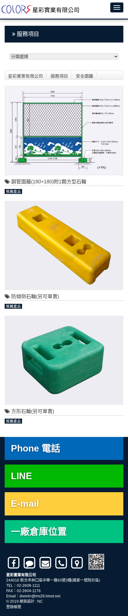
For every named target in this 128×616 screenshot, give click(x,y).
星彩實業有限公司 (25, 76)
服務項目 (59, 76)
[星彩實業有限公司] (39, 9)
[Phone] (62, 563)
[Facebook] (14, 563)
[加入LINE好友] (30, 563)
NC (40, 601)
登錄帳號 (13, 607)
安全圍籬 (84, 76)
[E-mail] (46, 563)
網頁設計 (27, 601)
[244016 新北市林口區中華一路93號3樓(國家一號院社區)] (77, 563)
